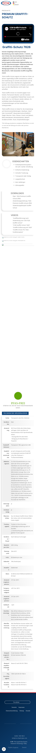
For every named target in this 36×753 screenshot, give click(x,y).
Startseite (14, 707)
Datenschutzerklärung (12, 710)
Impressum (21, 707)
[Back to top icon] (32, 749)
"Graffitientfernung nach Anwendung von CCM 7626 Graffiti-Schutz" (21, 220)
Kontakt (28, 710)
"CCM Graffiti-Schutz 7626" (21, 225)
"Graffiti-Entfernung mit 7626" (22, 227)
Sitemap (21, 710)
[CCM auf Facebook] (20, 697)
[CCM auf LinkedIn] (13, 697)
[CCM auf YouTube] (16, 697)
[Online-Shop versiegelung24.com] (23, 697)
